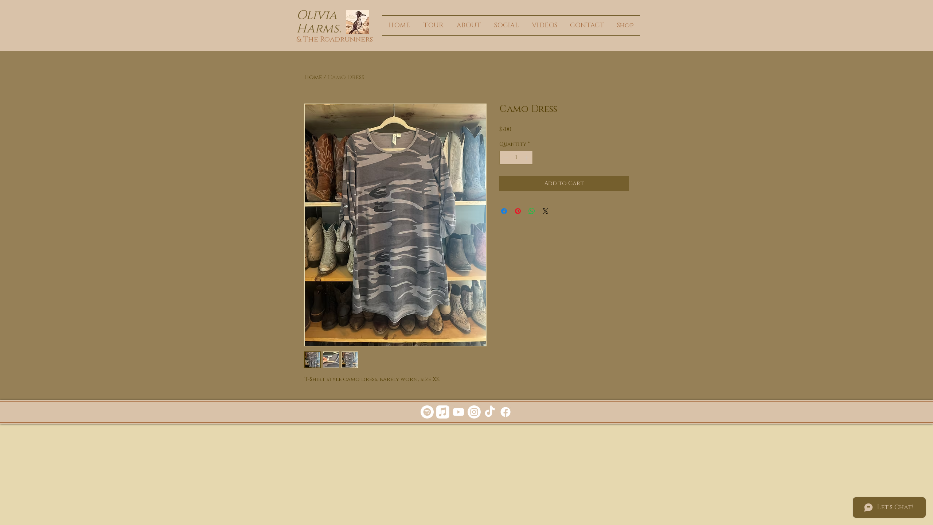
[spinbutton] (516, 157)
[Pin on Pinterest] (518, 211)
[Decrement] (505, 157)
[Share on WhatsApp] (531, 211)
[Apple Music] (442, 412)
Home (313, 77)
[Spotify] (427, 412)
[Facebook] (505, 412)
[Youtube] (458, 412)
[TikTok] (489, 412)
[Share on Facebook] (504, 211)
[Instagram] (474, 412)
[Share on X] (545, 211)
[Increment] (527, 157)
